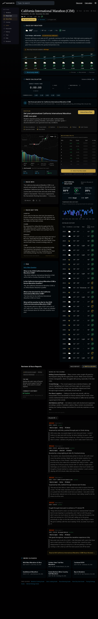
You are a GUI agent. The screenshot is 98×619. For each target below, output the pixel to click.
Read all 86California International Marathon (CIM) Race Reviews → (72, 553)
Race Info (8, 28)
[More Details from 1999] (64, 349)
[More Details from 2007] (64, 311)
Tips (7, 35)
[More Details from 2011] (64, 292)
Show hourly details (32, 72)
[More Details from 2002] (64, 334)
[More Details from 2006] (64, 316)
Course (8, 22)
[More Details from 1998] (64, 353)
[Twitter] (36, 200)
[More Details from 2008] (64, 306)
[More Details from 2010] (64, 297)
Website (28, 200)
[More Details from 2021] (64, 250)
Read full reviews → (51, 255)
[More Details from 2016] (64, 269)
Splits (7, 25)
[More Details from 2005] (64, 320)
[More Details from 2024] (64, 236)
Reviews (8, 41)
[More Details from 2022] (64, 246)
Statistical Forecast (51, 35)
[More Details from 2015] (64, 274)
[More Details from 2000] (64, 344)
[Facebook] (33, 200)
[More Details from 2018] (64, 260)
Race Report (75, 366)
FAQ (7, 38)
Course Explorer (52, 164)
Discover (79, 3)
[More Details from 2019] (64, 255)
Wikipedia (52, 196)
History (8, 31)
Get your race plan (29, 19)
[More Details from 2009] (64, 302)
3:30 (41, 95)
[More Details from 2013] (64, 283)
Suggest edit (52, 19)
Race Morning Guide (65, 581)
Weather (8, 12)
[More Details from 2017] (64, 264)
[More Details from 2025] (64, 232)
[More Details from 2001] (64, 339)
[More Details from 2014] (64, 278)
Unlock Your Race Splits (79, 171)
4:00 (47, 95)
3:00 (36, 95)
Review (90, 366)
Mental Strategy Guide (32, 584)
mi (93, 79)
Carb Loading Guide (51, 581)
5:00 (58, 95)
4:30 (52, 95)
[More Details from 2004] (64, 325)
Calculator (88, 3)
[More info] (79, 85)
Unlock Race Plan (86, 112)
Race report (58, 423)
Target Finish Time (36, 83)
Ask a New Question (30, 267)
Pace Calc (9, 16)
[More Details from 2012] (64, 288)
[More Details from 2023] (64, 241)
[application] (39, 155)
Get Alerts (42, 19)
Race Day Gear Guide (78, 581)
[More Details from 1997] (64, 358)
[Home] (8, 3)
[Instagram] (39, 200)
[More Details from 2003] (64, 330)
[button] (59, 103)
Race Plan (9, 19)
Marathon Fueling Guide (37, 581)
